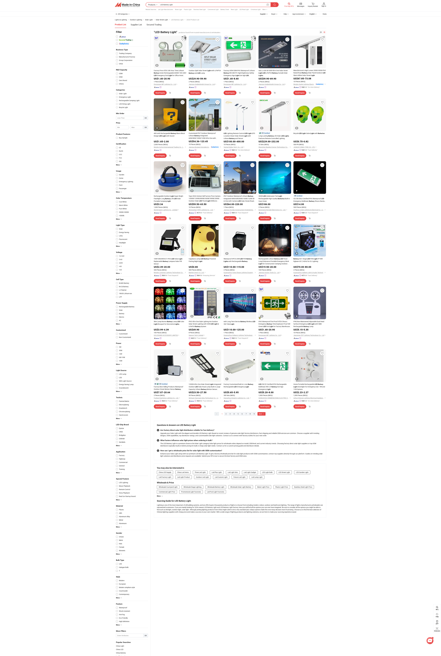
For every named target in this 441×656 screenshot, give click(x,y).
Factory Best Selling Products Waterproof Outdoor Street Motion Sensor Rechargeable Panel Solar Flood (169, 388)
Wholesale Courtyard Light (168, 487)
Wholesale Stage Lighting (192, 487)
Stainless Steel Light (199, 9)
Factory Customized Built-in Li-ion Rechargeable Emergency (238, 385)
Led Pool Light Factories (215, 492)
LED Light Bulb (267, 472)
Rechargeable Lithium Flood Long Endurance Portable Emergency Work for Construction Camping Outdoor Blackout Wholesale (274, 261)
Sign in (323, 6)
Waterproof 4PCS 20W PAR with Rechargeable (238, 260)
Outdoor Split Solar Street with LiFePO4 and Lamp (205, 71)
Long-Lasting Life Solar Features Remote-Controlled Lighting (274, 137)
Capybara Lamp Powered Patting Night (202, 260)
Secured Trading (154, 24)
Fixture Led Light (239, 477)
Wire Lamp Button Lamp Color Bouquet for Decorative (169, 322)
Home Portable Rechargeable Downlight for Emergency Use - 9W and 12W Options (309, 386)
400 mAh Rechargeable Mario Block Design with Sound (169, 134)
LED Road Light (244, 9)
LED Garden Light (302, 472)
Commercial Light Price (167, 492)
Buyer (273, 14)
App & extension (298, 14)
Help (285, 14)
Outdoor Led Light (202, 477)
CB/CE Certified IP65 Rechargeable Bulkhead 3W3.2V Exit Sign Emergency (273, 386)
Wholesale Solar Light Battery (240, 487)
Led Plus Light (217, 472)
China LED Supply (165, 472)
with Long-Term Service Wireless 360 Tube (239, 322)
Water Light (178, 9)
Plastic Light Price (281, 487)
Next (260, 414)
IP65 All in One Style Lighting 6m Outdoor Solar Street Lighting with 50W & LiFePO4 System (204, 323)
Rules (325, 14)
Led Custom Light (221, 477)
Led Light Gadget (250, 472)
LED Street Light (284, 472)
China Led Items (183, 472)
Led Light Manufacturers (165, 9)
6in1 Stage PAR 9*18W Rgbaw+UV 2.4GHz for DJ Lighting (308, 260)
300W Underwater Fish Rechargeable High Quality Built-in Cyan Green (274, 198)
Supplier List (136, 24)
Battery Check (224, 9)
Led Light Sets (233, 472)
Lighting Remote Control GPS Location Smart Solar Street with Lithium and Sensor (239, 135)
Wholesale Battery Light (215, 487)
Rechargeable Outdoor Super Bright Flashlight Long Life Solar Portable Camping (168, 198)
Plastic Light (188, 9)
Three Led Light (200, 472)
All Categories (123, 14)
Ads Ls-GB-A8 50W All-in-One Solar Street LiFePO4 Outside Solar (273, 72)
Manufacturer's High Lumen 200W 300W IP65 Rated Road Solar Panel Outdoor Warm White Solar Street (309, 72)
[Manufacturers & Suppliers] (127, 4)
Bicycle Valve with (309, 133)
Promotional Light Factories (191, 492)
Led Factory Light (165, 477)
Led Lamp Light (257, 477)
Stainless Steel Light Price (303, 487)
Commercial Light (213, 9)
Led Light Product (183, 477)
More (159, 496)
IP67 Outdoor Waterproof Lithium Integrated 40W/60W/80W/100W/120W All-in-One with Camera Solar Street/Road (239, 198)
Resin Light (234, 9)
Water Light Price (263, 487)
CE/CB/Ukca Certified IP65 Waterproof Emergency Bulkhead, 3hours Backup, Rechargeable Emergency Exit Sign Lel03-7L (309, 199)
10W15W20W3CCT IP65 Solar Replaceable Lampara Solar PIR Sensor (168, 261)
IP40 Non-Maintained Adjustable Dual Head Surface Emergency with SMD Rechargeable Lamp (308, 323)
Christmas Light (256, 9)
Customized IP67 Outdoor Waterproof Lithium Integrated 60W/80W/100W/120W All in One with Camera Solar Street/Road (202, 135)
